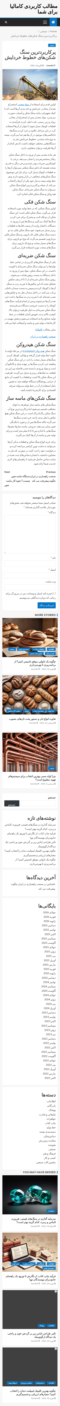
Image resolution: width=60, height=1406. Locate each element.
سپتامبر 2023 (48, 1025)
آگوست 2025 (49, 942)
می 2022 (51, 1064)
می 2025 (51, 955)
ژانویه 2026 (50, 920)
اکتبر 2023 (50, 1021)
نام (53, 557)
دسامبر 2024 (49, 977)
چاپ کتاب (50, 1122)
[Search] (6, 22)
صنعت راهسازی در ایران (43, 336)
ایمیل (52, 569)
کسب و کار (50, 654)
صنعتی (52, 45)
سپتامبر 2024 (48, 986)
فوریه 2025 (50, 968)
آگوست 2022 (49, 1056)
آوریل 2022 (50, 1068)
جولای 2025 (49, 947)
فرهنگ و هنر (49, 1153)
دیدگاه (52, 512)
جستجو (52, 797)
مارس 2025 (49, 964)
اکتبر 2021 (50, 1077)
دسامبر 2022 (49, 1038)
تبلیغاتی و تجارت (38, 649)
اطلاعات (51, 649)
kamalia (49, 65)
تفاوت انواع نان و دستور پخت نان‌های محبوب (32, 718)
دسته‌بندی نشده (24, 649)
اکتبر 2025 (50, 934)
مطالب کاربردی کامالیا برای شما (34, 8)
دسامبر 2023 (49, 1012)
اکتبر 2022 (50, 1047)
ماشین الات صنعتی (36, 654)
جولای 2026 (49, 912)
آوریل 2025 (50, 960)
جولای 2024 (49, 994)
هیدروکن (39, 350)
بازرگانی (51, 1105)
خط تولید (51, 711)
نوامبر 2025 (49, 929)
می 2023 (51, 1034)
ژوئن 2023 (50, 1029)
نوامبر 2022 (49, 1042)
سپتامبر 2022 (48, 1051)
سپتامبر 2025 (48, 938)
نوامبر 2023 (49, 1016)
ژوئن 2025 (50, 951)
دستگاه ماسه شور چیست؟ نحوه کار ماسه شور (17, 478)
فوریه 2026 (50, 916)
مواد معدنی (23, 104)
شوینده (52, 1144)
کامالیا (39, 329)
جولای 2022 (49, 1060)
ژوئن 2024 (50, 999)
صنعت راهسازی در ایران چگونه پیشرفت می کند (43, 476)
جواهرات (51, 1118)
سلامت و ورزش (47, 1140)
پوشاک (52, 1109)
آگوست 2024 (49, 990)
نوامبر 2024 (49, 981)
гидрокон (29, 350)
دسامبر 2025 (49, 925)
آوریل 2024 (50, 1008)
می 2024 (51, 1003)
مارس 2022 (49, 1073)
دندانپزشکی (50, 1136)
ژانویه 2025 (50, 973)
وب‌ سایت (50, 581)
